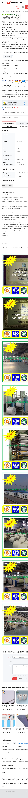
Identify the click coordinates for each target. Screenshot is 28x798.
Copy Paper (18, 752)
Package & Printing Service (22, 11)
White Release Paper (22, 779)
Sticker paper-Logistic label (8, 749)
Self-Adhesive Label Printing (9, 768)
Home (3, 11)
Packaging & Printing (10, 11)
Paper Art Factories (7, 776)
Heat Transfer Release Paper (9, 783)
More (3, 786)
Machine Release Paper (8, 779)
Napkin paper (19, 746)
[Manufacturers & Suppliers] (14, 2)
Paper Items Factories (20, 776)
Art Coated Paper (6, 752)
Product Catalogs (23, 743)
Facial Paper (5, 746)
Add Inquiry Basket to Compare (10, 117)
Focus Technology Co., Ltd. (19, 791)
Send (15, 679)
